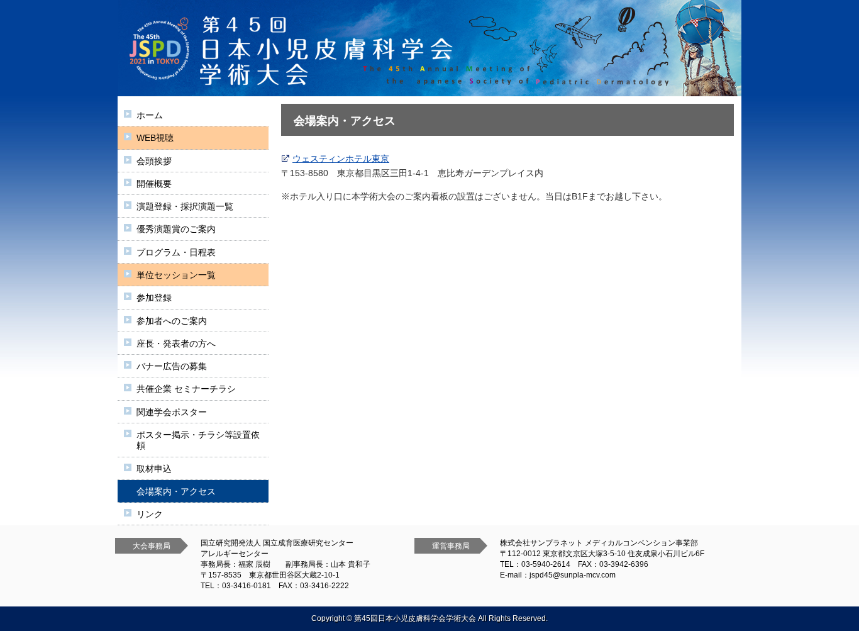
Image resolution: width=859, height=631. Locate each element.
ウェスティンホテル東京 (340, 159)
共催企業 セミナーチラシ (186, 389)
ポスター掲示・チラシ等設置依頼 (198, 440)
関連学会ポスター (171, 412)
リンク (149, 514)
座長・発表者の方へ (176, 343)
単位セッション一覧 (176, 275)
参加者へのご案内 (171, 321)
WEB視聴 (155, 138)
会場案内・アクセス (176, 491)
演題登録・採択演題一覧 (184, 206)
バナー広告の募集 (171, 366)
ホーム (149, 115)
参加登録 (154, 298)
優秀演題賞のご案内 (176, 229)
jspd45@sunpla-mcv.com (572, 575)
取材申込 (154, 469)
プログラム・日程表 (176, 252)
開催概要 (154, 184)
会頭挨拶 (154, 161)
